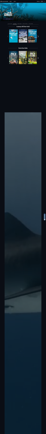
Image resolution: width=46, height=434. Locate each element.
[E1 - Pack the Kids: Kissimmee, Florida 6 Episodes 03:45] (32, 57)
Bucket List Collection (25, 23)
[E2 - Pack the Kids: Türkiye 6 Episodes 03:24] (23, 57)
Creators (38, 1)
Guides (10, 1)
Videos (15, 1)
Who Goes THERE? (31, 23)
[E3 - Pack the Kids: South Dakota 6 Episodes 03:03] (13, 57)
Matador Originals (19, 23)
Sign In (42, 1)
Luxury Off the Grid (10, 23)
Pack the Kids (14, 23)
